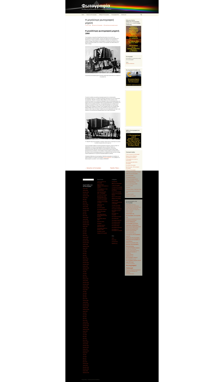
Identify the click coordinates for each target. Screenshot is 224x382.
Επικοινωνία (123, 14)
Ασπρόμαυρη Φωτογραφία (131, 220)
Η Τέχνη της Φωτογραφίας (102, 199)
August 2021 (85, 269)
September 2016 (86, 372)
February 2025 (85, 204)
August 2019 (85, 311)
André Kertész (134, 204)
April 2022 (85, 255)
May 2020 (85, 295)
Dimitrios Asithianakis (107, 157)
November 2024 (86, 210)
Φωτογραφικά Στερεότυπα (116, 220)
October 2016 (85, 370)
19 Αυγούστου (128, 204)
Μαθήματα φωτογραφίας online (132, 242)
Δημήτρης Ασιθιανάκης (130, 63)
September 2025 (86, 195)
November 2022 (86, 242)
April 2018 (85, 338)
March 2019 (85, 320)
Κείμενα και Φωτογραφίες (92, 14)
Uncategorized (114, 181)
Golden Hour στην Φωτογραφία (132, 173)
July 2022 (84, 249)
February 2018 (85, 341)
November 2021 (86, 264)
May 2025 (85, 199)
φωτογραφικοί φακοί (130, 273)
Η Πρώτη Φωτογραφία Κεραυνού (132, 179)
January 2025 (85, 206)
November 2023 (86, 222)
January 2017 (85, 365)
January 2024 (85, 219)
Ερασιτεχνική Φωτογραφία (131, 230)
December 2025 (86, 192)
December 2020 (86, 282)
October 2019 (85, 307)
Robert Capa (136, 208)
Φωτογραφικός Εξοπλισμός (117, 227)
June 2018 (85, 334)
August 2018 (85, 331)
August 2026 (85, 188)
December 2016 (86, 367)
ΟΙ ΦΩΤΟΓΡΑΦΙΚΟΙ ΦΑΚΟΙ (132, 248)
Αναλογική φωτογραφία (130, 218)
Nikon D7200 (132, 208)
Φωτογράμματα (129, 258)
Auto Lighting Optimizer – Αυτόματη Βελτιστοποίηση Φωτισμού (102, 215)
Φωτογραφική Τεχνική (116, 223)
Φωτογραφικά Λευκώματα (130, 177)
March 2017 (85, 361)
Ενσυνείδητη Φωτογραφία (130, 165)
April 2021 (85, 275)
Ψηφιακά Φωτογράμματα (136, 269)
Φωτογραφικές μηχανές (116, 222)
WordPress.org (114, 243)
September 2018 (86, 329)
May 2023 (85, 231)
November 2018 (86, 325)
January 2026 (85, 190)
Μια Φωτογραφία (115, 200)
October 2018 (85, 327)
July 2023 (84, 228)
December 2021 (86, 262)
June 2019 (85, 314)
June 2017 (85, 356)
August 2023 (85, 226)
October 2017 (85, 349)
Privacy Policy (84, 379)
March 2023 (85, 235)
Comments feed (115, 241)
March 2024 (85, 215)
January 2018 (85, 343)
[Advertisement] (102, 87)
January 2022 (85, 260)
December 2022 (86, 240)
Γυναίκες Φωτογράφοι (116, 185)
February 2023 (85, 237)
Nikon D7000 (128, 208)
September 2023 (86, 224)
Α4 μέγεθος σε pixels (130, 194)
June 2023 (85, 230)
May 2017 (85, 358)
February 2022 (85, 258)
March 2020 (85, 298)
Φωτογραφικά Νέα (115, 14)
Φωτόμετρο (128, 187)
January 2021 (85, 280)
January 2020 (85, 302)
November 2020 (86, 284)
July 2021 (84, 271)
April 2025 (85, 201)
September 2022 (86, 246)
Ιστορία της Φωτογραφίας (97, 25)
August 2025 (85, 197)
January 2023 (85, 239)
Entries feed (114, 239)
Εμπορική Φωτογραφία (130, 229)
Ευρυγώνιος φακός (129, 185)
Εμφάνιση (136, 229)
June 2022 (85, 251)
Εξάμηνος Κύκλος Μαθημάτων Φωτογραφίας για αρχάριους (102, 186)
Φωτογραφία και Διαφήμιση (117, 208)
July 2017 (84, 354)
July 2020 (84, 291)
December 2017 (86, 345)
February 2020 (85, 300)
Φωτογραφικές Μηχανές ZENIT (131, 183)
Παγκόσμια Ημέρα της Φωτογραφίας (131, 249)
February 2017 (85, 363)
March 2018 (85, 340)
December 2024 (86, 208)
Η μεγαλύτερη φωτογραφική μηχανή (111, 25)
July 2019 (84, 313)
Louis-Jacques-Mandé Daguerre (136, 207)
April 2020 (85, 296)
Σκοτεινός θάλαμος (129, 254)
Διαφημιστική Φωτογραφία (131, 195)
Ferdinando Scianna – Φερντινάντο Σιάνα (133, 189)
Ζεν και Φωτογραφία (129, 175)
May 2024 (85, 213)
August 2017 (85, 352)
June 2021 (85, 273)
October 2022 (85, 244)
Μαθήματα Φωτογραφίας (104, 14)
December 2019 (86, 304)
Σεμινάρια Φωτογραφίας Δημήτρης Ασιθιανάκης (132, 250)
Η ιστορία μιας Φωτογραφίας (117, 187)
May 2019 (85, 316)
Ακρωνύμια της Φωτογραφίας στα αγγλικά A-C (133, 215)
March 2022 (85, 257)
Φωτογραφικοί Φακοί (115, 225)
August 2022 (85, 248)
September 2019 (86, 309)
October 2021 (85, 266)
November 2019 (86, 305)
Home (83, 14)
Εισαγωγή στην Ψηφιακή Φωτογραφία (133, 226)
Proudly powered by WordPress (94, 379)
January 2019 (85, 322)
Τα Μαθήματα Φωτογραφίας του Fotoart (133, 171)
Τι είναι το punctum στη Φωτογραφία (132, 154)
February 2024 (85, 217)
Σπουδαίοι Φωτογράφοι (116, 205)
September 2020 (86, 287)
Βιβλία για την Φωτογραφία (117, 183)
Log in (113, 238)
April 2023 (85, 233)
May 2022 (85, 253)
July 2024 (84, 212)
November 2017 (86, 347)
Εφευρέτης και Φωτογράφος (93, 168)
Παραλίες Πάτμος (115, 168)
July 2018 (84, 332)
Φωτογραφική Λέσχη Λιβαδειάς (130, 263)
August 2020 (85, 289)
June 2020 (85, 293)
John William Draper (129, 207)
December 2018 (86, 323)
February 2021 (85, 278)
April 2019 (85, 318)
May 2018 (85, 336)
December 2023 (86, 221)
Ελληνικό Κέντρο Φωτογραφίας (132, 227)
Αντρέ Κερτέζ (138, 218)
